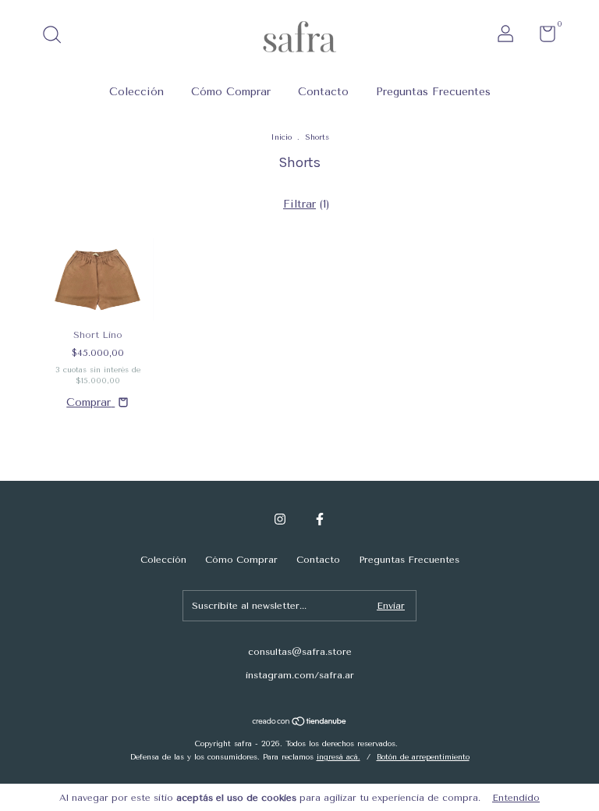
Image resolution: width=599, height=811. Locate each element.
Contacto (323, 91)
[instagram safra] (280, 519)
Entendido (516, 797)
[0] (541, 37)
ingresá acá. (338, 757)
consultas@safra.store (300, 651)
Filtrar (299, 204)
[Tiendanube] (300, 723)
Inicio (281, 137)
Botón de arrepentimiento (423, 757)
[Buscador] (57, 36)
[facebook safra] (320, 519)
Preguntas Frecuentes (433, 91)
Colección (136, 91)
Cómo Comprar (231, 91)
